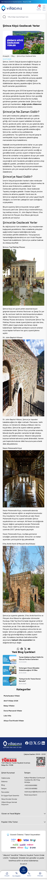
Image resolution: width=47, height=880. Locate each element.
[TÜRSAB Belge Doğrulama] (15, 760)
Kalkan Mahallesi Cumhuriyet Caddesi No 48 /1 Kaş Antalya (34, 780)
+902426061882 (30, 785)
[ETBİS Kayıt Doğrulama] (41, 762)
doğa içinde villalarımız (32, 104)
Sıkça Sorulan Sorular (9, 799)
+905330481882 (30, 789)
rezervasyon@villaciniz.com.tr (35, 792)
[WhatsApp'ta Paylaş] (18, 649)
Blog (13, 56)
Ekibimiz (4, 782)
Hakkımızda (5, 778)
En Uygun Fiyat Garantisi (10, 796)
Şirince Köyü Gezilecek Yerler (26, 56)
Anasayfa (6, 56)
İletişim (4, 789)
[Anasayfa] (11, 8)
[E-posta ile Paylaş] (29, 649)
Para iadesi (5, 792)
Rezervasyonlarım (30, 795)
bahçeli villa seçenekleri (22, 640)
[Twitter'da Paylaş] (25, 649)
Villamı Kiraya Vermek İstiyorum (9, 803)
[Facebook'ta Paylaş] (22, 649)
